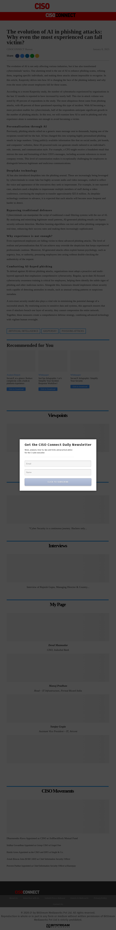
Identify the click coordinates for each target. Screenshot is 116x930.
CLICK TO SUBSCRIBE (58, 482)
